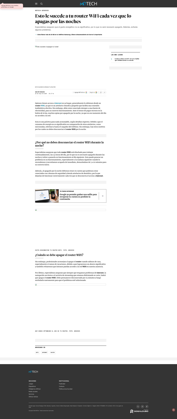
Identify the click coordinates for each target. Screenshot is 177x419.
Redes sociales (33, 391)
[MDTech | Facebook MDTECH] (146, 406)
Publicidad (62, 384)
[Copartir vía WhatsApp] (101, 92)
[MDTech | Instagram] (142, 406)
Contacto (61, 386)
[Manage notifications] (173, 409)
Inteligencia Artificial (34, 389)
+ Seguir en (92, 92)
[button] (36, 4)
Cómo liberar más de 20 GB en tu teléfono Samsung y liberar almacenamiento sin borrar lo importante (69, 34)
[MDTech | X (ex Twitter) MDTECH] (138, 406)
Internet (58, 103)
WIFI (37, 352)
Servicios (31, 394)
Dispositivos (32, 386)
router (53, 352)
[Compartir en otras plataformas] (104, 92)
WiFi (43, 106)
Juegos (31, 384)
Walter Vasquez (40, 92)
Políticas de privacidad (65, 389)
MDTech (38, 10)
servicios (45, 10)
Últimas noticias (33, 396)
